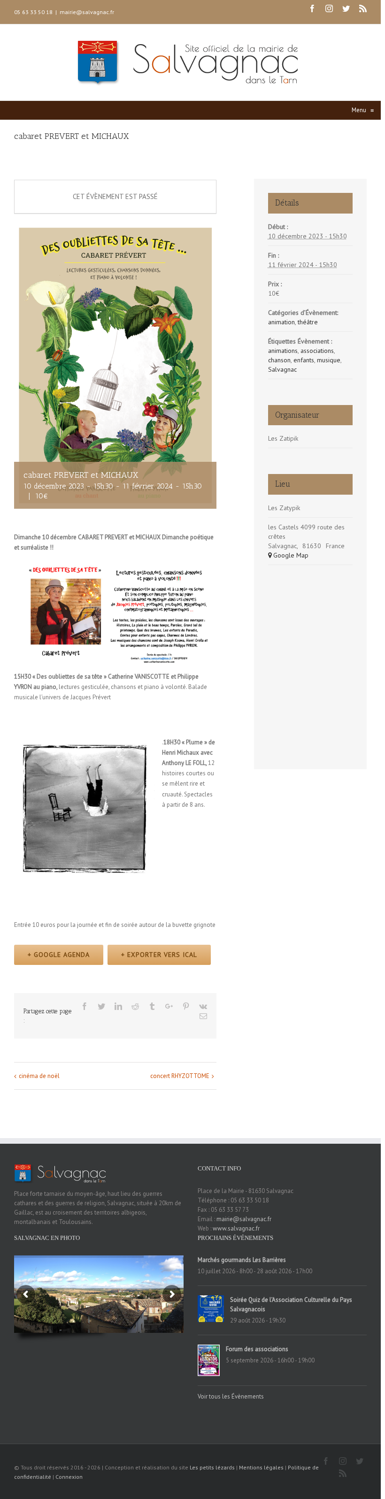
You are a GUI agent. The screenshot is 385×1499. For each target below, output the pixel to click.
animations (283, 350)
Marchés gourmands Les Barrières (242, 1260)
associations (317, 350)
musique (328, 360)
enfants (303, 360)
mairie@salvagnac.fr (87, 11)
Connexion (69, 1476)
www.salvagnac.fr (236, 1228)
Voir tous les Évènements (231, 1396)
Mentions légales (261, 1467)
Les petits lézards (212, 1467)
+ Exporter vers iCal (159, 954)
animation (281, 322)
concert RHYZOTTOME (179, 1076)
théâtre (308, 322)
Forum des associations (257, 1349)
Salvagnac (282, 369)
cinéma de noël (39, 1076)
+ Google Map (288, 555)
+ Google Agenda (59, 954)
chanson (279, 360)
